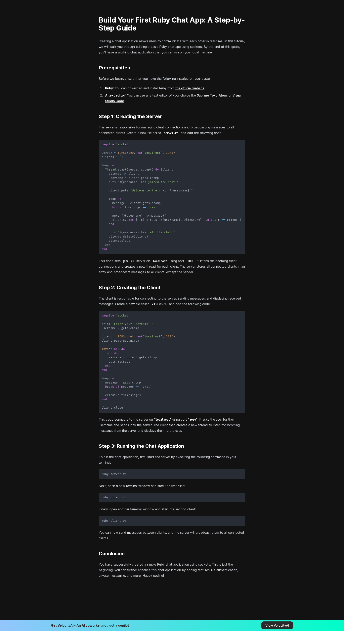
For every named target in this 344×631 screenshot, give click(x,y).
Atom (223, 95)
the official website (189, 88)
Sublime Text (207, 95)
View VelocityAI (277, 625)
